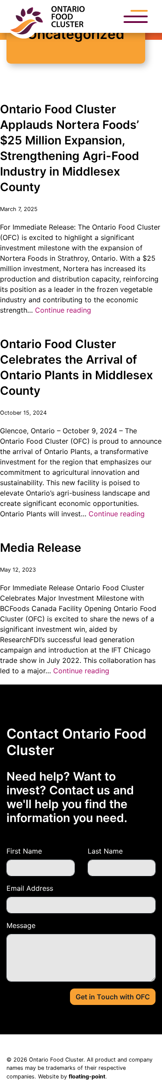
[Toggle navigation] (135, 17)
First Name (24, 851)
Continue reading (63, 310)
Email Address (29, 888)
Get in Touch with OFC (113, 996)
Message (20, 925)
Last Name (105, 851)
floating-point (87, 1076)
